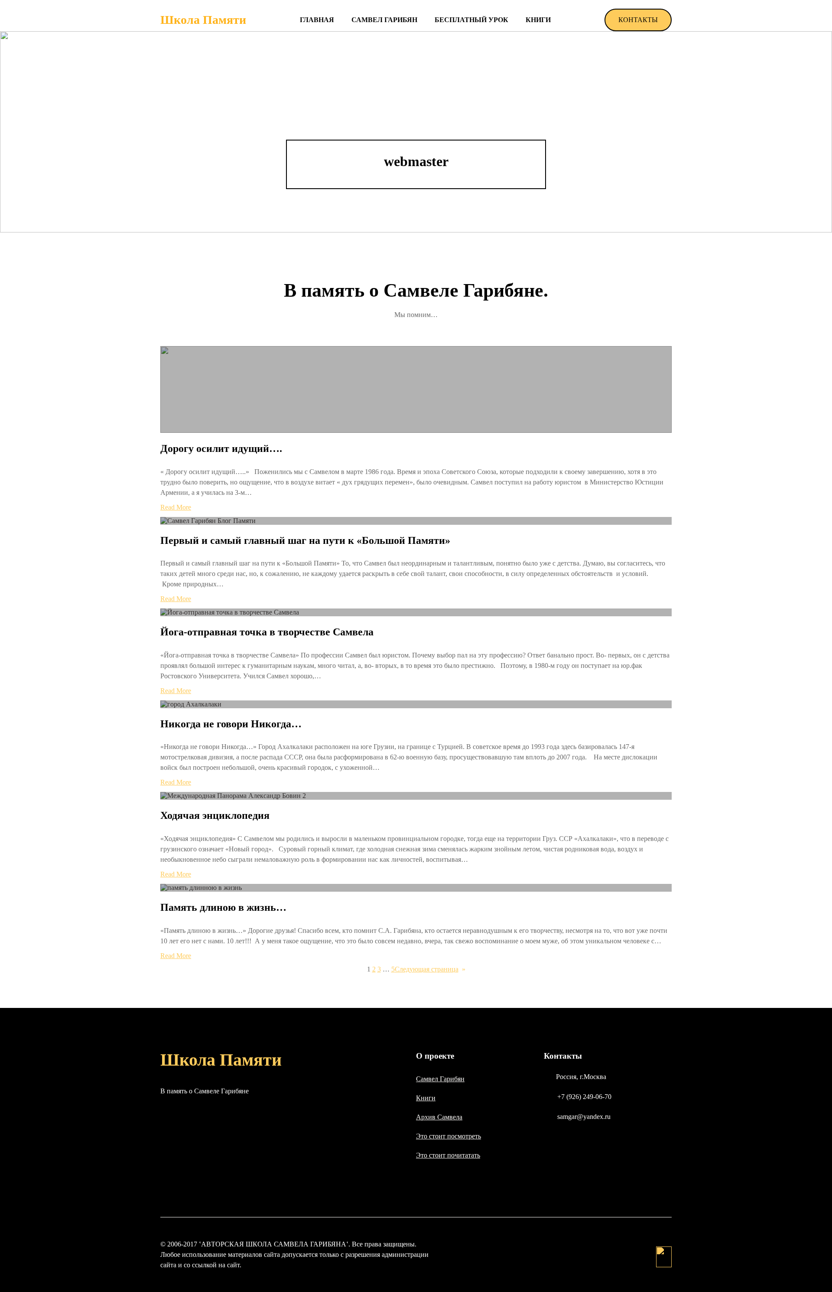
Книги (426, 1098)
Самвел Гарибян (440, 1079)
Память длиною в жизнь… (223, 907)
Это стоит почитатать (448, 1155)
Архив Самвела (439, 1117)
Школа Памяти (203, 19)
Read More (175, 507)
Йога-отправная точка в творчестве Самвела (267, 632)
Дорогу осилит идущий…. (221, 448)
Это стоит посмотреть (448, 1136)
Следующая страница (430, 969)
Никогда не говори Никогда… (231, 723)
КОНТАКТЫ (638, 19)
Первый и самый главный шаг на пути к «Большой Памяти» (305, 540)
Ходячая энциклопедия (215, 815)
